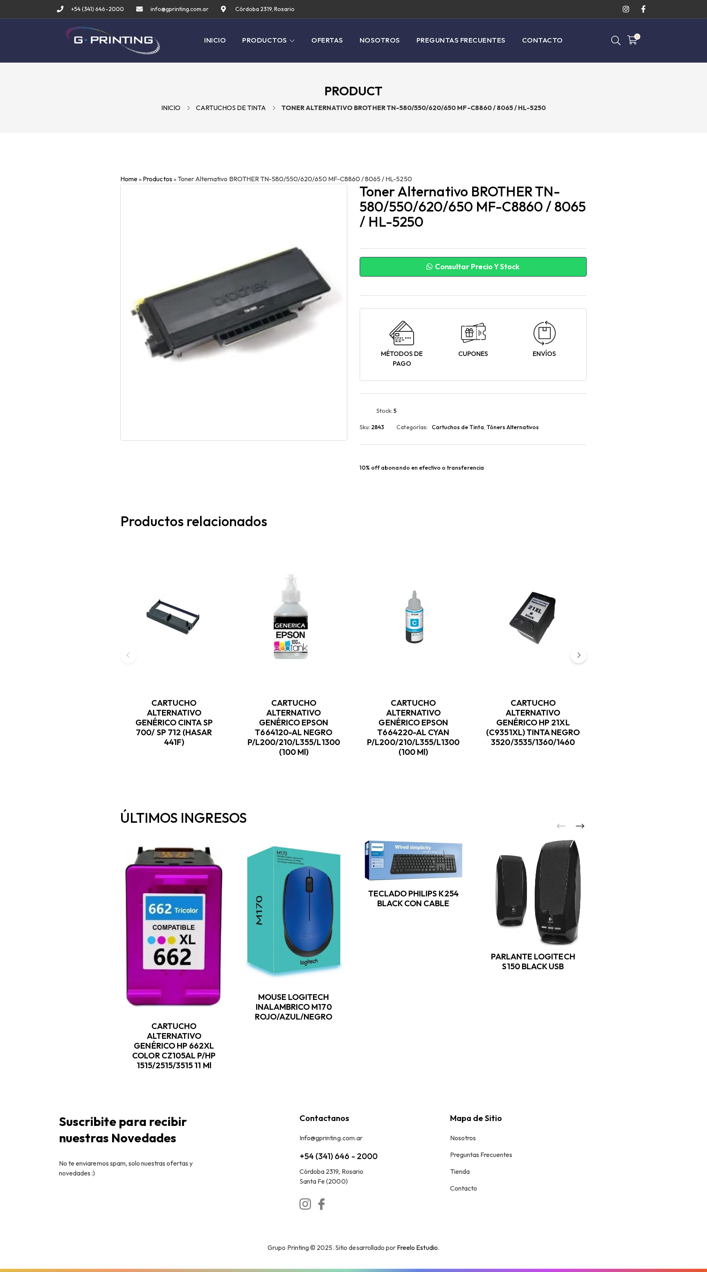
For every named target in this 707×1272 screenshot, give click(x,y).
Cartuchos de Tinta (231, 108)
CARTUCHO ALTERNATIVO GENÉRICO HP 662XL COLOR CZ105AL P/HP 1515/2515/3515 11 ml (174, 1045)
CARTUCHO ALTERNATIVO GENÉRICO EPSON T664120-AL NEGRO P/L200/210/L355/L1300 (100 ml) (294, 727)
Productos (157, 179)
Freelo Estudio (417, 1247)
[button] (578, 655)
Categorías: (411, 427)
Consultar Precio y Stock (476, 266)
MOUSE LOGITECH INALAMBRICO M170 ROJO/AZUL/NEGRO (294, 1007)
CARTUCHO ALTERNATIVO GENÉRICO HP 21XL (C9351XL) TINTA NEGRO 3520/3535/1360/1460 (533, 722)
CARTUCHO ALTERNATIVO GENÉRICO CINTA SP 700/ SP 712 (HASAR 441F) (174, 722)
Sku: (365, 427)
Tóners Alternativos (512, 427)
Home (128, 179)
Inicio (170, 108)
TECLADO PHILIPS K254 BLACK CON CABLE (413, 898)
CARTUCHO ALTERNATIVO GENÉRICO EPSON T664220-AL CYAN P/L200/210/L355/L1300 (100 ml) (413, 727)
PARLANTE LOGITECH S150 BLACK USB (533, 961)
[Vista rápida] (224, 578)
